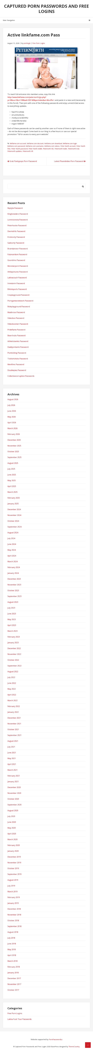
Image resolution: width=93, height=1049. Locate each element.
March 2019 (12, 891)
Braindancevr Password (17, 248)
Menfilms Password (15, 364)
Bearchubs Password (16, 335)
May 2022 (11, 689)
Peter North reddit (35, 149)
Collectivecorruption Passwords (20, 376)
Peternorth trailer (61, 149)
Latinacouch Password (17, 277)
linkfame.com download (53, 143)
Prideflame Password (16, 329)
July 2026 (11, 405)
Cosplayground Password (18, 295)
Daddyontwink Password (17, 347)
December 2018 (14, 909)
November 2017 (14, 984)
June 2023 (11, 613)
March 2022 (12, 700)
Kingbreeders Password (17, 214)
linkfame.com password (16, 146)
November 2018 (14, 914)
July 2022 (11, 677)
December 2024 (14, 509)
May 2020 (11, 828)
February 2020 (13, 845)
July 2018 (11, 938)
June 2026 (11, 411)
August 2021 (12, 741)
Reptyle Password (15, 208)
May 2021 (11, 758)
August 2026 (12, 399)
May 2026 (11, 417)
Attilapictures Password (17, 272)
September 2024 (14, 527)
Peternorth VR (28, 151)
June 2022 (11, 683)
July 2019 (11, 885)
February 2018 (13, 967)
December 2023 (14, 579)
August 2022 (12, 671)
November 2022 (14, 654)
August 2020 (12, 810)
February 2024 (13, 567)
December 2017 (14, 978)
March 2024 (12, 561)
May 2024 (11, 550)
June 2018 (11, 943)
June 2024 (11, 544)
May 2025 (11, 480)
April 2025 (11, 486)
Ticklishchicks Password (17, 358)
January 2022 (13, 712)
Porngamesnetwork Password (20, 300)
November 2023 (14, 584)
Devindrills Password (16, 231)
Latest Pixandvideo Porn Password (68, 161)
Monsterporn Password (17, 266)
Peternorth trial (73, 149)
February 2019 (13, 897)
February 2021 (13, 775)
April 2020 (11, 833)
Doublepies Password (16, 370)
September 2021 (14, 735)
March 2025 (12, 492)
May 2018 (11, 949)
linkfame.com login (70, 143)
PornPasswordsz (55, 1039)
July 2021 (11, 747)
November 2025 (14, 445)
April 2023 (11, 625)
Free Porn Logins (38, 43)
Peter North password (19, 149)
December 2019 (14, 857)
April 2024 (11, 555)
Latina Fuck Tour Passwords (19, 1019)
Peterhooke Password (16, 225)
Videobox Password (15, 318)
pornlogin (27, 43)
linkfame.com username (35, 146)
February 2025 (13, 498)
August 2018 (12, 932)
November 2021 (14, 723)
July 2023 (11, 608)
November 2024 (14, 515)
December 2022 (14, 648)
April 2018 (11, 955)
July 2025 (11, 469)
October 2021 (13, 729)
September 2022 (14, 665)
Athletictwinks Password (17, 341)
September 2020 (14, 804)
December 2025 (14, 440)
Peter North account (68, 146)
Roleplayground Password (18, 306)
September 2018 (14, 926)
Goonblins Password (16, 260)
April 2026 (11, 422)
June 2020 (11, 822)
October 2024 (13, 521)
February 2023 (13, 637)
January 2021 (13, 781)
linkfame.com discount (35, 143)
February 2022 (13, 706)
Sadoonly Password (15, 243)
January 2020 (13, 851)
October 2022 (13, 660)
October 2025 (13, 451)
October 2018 (13, 920)
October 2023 (13, 590)
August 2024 (12, 532)
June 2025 (11, 474)
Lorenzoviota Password (17, 219)
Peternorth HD (48, 149)
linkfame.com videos (52, 146)
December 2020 (14, 787)
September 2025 (14, 457)
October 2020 (13, 799)
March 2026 (12, 428)
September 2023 (14, 596)
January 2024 (13, 573)
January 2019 (13, 903)
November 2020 (14, 793)
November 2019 (14, 862)
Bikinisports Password (17, 289)
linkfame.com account (18, 143)
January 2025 (13, 503)
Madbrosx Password (16, 312)
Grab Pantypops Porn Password (23, 161)
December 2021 (14, 718)
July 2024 (11, 538)
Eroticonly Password (16, 237)
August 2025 (12, 463)
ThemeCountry (74, 1046)
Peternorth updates (14, 151)
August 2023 (12, 602)
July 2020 (11, 816)
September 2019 (14, 874)
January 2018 (13, 972)
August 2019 (12, 880)
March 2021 (12, 770)
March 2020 (12, 839)
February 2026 (13, 434)
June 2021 (11, 752)
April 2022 (11, 694)
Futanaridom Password (17, 254)
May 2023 (11, 619)
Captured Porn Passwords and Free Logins (46, 8)
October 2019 (13, 868)
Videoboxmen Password (17, 324)
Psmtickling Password (16, 353)
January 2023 (13, 642)
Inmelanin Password (16, 283)
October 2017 (13, 990)
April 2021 (11, 764)
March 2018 (12, 961)
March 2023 (12, 631)
